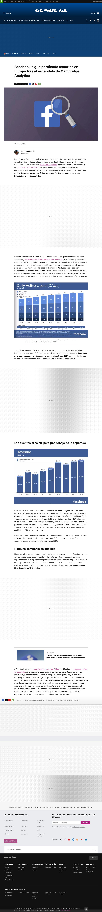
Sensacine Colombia (35, 897)
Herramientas (9, 826)
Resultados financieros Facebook (68, 700)
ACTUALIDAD (12, 20)
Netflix (7, 834)
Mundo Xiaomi (9, 880)
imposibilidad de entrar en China (45, 669)
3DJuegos (21, 867)
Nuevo (93, 13)
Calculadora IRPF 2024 (83, 807)
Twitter (87, 20)
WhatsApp (24, 834)
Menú (8, 13)
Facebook (94, 20)
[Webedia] (10, 857)
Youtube (69, 839)
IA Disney (36, 807)
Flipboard (90, 20)
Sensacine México (35, 893)
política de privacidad (78, 827)
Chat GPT (27, 807)
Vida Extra (21, 870)
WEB (71, 20)
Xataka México (9, 892)
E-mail (39, 84)
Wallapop (46, 54)
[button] (27, 151)
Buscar (94, 849)
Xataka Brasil (8, 895)
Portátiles (23, 54)
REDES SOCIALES (48, 20)
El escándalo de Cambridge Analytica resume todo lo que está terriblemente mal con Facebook (66, 656)
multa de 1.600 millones (28, 168)
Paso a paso (9, 820)
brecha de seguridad (48, 165)
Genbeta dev (41, 826)
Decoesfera (76, 870)
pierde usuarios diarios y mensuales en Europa (44, 259)
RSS (77, 839)
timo (38, 830)
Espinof (34, 870)
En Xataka (51, 653)
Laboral (23, 830)
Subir (92, 858)
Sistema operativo (35, 54)
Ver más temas (10, 841)
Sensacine (35, 867)
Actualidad (24, 820)
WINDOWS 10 (62, 20)
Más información (66, 910)
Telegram (98, 20)
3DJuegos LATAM (23, 892)
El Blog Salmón (90, 867)
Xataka (7, 867)
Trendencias (76, 867)
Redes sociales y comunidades (34, 700)
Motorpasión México (63, 893)
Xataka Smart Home (9, 876)
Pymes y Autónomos (89, 870)
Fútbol (54, 54)
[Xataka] (1, 1)
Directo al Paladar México (50, 893)
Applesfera (8, 872)
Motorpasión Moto (63, 870)
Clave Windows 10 (48, 807)
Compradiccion (77, 872)
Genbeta (51, 10)
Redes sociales (9, 830)
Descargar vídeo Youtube (65, 807)
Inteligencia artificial (40, 821)
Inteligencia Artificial (40, 835)
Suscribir (85, 822)
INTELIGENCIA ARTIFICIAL (29, 20)
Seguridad (24, 826)
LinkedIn (85, 839)
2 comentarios (22, 84)
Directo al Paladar (50, 867)
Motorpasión (63, 867)
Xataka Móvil (8, 870)
